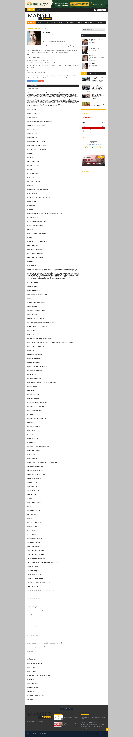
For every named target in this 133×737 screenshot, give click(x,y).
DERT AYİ (30, 261)
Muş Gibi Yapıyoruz (32, 330)
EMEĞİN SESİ (31, 350)
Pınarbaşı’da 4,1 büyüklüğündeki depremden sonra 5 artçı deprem (71, 716)
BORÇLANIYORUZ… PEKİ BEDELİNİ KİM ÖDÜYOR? (96, 58)
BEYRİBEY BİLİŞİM (102, 735)
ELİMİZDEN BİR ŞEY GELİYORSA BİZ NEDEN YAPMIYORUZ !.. (41, 591)
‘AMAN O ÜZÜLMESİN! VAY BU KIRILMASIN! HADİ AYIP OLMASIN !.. (43, 563)
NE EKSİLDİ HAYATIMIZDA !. (34, 522)
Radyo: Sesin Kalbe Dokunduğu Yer (35, 410)
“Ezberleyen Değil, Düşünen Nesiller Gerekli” (37, 326)
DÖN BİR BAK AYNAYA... (33, 615)
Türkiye (53, 22)
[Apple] (67, 709)
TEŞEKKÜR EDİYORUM (33, 442)
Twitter (35, 81)
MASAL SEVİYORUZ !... (33, 623)
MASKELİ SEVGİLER (32, 129)
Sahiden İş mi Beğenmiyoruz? (34, 161)
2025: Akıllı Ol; (31, 414)
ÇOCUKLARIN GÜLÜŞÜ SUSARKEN (35, 257)
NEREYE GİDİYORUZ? (33, 89)
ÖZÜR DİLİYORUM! (32, 655)
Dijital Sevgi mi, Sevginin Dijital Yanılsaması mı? (38, 189)
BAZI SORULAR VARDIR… (33, 137)
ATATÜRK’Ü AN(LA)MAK (33, 627)
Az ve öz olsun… (31, 691)
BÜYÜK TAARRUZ (32, 430)
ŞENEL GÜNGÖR (92, 55)
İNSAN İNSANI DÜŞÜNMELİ (34, 546)
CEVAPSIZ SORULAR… (33, 683)
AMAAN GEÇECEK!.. (32, 530)
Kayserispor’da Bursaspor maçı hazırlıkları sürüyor (93, 724)
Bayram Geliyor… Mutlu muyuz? (35, 370)
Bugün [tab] (84, 73)
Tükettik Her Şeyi (32, 265)
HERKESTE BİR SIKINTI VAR (34, 113)
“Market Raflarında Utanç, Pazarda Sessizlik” (38, 241)
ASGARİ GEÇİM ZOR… (33, 201)
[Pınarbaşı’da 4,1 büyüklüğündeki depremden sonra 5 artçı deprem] (58, 717)
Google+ (41, 81)
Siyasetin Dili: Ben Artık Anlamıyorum (36, 225)
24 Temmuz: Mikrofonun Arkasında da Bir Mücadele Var (40, 121)
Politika (59, 22)
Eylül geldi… (30, 518)
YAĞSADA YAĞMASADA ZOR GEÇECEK (36, 559)
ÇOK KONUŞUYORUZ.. (33, 635)
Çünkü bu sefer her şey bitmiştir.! (35, 470)
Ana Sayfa (32, 22)
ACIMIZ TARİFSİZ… (32, 498)
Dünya (66, 22)
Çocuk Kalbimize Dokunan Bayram (35, 354)
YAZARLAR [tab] (84, 35)
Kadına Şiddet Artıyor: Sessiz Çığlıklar (36, 346)
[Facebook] (72, 709)
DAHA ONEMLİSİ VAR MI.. (34, 486)
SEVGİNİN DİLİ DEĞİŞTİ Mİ (34, 181)
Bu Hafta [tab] (97, 73)
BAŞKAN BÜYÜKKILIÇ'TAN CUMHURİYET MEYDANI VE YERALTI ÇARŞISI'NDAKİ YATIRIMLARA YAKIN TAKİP (98, 87)
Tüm (73, 22)
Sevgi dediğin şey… (32, 237)
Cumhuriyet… (31, 229)
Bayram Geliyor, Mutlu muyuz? (34, 378)
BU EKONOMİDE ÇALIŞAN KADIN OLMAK (37, 145)
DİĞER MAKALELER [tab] (33, 85)
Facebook (30, 81)
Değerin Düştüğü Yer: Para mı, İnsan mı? (37, 233)
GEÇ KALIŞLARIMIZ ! (32, 514)
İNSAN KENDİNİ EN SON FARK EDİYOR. (37, 125)
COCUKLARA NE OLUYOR (33, 245)
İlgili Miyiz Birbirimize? (33, 286)
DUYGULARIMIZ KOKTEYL (34, 510)
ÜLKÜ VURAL (37, 28)
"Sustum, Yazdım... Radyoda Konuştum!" (37, 302)
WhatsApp (47, 81)
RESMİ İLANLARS (90, 22)
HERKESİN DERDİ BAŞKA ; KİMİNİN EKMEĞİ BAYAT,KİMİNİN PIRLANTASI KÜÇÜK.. (46, 643)
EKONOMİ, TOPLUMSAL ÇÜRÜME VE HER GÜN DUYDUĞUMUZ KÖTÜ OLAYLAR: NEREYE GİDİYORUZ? (50, 342)
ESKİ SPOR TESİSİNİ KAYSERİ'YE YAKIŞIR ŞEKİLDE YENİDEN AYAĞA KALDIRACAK (98, 96)
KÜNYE (28, 733)
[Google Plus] (69, 709)
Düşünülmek (31, 185)
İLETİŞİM (100, 22)
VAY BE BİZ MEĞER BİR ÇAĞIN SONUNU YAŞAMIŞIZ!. (40, 583)
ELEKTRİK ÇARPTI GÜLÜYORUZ (35, 663)
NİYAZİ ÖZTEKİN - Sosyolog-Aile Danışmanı (96, 40)
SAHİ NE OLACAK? (32, 209)
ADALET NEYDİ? (32, 374)
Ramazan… (30, 169)
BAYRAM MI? (31, 334)
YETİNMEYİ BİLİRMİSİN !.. (34, 587)
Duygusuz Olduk (31, 153)
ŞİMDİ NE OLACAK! (32, 494)
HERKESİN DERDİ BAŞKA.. (34, 290)
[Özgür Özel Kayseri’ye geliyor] (58, 724)
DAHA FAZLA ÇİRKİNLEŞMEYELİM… (36, 611)
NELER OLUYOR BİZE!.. (33, 438)
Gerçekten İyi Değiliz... (33, 314)
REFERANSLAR (36, 733)
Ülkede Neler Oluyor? (32, 306)
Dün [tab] (90, 73)
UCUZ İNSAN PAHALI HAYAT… (34, 575)
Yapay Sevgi (31, 177)
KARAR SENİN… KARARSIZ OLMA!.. (36, 599)
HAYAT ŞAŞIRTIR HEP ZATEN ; (35, 619)
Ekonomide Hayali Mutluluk (34, 358)
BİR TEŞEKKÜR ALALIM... (33, 687)
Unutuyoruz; (30, 699)
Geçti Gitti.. (30, 422)
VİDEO (80, 22)
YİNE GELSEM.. (31, 454)
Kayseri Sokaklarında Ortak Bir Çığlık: (36, 406)
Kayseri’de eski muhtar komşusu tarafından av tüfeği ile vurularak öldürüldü (98, 104)
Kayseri (39, 22)
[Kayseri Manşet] (39, 17)
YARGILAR (30, 434)
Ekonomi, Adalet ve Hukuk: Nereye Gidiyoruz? (38, 366)
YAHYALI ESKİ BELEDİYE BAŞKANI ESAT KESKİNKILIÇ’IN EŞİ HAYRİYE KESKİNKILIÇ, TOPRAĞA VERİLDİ (93, 717)
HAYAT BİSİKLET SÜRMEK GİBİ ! (35, 579)
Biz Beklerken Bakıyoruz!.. (34, 506)
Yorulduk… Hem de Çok (33, 217)
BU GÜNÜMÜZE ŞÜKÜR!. (33, 526)
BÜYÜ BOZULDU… (32, 659)
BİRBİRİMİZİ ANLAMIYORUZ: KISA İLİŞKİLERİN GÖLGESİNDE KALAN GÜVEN (45, 213)
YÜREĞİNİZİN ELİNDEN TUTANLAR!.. (36, 695)
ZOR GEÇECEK (31, 631)
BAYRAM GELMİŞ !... (32, 667)
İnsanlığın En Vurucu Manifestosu (35, 362)
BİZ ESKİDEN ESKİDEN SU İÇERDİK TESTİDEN (38, 446)
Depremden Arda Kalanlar (33, 398)
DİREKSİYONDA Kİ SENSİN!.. (34, 502)
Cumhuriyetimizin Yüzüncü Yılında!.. (35, 466)
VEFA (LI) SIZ (31, 679)
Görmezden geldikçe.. (33, 282)
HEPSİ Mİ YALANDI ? (33, 567)
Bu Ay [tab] (103, 73)
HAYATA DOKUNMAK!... (33, 482)
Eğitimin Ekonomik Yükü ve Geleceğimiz (37, 253)
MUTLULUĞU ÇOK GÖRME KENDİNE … (36, 639)
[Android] (64, 709)
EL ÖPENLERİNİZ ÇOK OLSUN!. (35, 490)
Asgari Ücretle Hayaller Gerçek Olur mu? (37, 418)
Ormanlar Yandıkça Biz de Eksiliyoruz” (36, 318)
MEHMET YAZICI (92, 47)
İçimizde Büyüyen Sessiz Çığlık (35, 249)
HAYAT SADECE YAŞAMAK (34, 450)
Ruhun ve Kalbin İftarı (32, 386)
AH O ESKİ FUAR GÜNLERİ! (94, 48)
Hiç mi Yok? (31, 157)
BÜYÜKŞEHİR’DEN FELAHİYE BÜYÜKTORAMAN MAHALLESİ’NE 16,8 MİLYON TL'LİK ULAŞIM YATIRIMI (98, 79)
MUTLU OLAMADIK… (32, 603)
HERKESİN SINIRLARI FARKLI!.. (35, 538)
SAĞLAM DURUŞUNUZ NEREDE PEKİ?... (37, 647)
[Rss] (61, 709)
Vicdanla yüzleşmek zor (33, 173)
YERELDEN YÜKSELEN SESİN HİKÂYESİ (37, 149)
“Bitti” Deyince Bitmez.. (33, 193)
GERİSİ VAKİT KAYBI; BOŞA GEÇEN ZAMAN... (38, 551)
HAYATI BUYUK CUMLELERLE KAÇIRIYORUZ (38, 141)
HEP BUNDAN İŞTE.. (32, 458)
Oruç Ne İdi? (31, 390)
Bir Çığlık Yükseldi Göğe (33, 394)
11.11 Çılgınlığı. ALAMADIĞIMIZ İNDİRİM (37, 221)
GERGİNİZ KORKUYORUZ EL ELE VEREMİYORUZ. (39, 675)
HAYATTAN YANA (32, 109)
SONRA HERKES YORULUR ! (34, 478)
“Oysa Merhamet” (32, 205)
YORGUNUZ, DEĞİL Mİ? (33, 117)
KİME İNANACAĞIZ (32, 133)
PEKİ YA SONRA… (32, 651)
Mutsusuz (30, 298)
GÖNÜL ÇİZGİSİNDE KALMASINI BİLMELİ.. (37, 474)
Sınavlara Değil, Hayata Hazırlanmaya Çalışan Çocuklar (39, 338)
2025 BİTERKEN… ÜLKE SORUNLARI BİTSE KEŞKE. (39, 197)
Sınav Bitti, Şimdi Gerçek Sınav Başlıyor (36, 310)
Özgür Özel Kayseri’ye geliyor (70, 723)
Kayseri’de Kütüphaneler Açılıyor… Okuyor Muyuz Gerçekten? (41, 322)
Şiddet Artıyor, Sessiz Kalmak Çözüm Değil (37, 402)
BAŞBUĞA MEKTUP (92, 42)
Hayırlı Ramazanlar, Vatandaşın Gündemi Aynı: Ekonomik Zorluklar (42, 382)
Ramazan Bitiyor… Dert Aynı (34, 165)
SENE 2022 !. (31, 595)
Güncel (46, 22)
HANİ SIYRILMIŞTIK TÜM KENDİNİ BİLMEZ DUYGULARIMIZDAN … (42, 462)
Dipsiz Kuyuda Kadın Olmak (34, 426)
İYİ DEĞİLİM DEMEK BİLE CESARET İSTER (37, 294)
